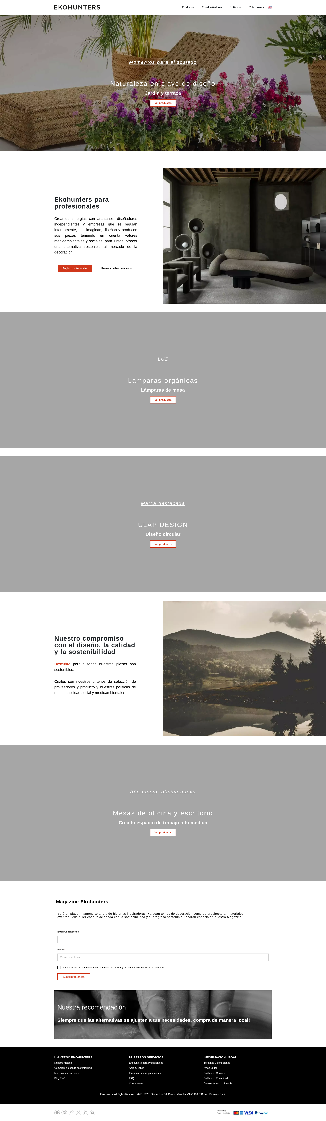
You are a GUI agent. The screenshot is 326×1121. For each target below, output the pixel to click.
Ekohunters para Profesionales (146, 1062)
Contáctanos (136, 1083)
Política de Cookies (214, 1073)
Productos (188, 7)
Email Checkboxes (68, 931)
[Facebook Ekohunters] (57, 1113)
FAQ (131, 1078)
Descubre (63, 664)
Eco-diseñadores (212, 7)
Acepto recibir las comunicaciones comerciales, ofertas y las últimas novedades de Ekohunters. (113, 967)
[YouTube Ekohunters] (93, 1113)
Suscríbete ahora (74, 976)
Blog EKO (59, 1078)
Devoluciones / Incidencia (218, 1083)
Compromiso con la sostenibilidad (73, 1067)
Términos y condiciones (217, 1062)
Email (61, 949)
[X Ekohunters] (78, 1113)
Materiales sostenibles (66, 1073)
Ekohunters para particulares (145, 1073)
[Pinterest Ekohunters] (71, 1113)
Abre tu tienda (136, 1067)
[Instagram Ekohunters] (85, 1113)
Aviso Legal (210, 1067)
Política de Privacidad (216, 1078)
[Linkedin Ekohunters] (64, 1113)
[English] (270, 7)
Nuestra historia (63, 1062)
